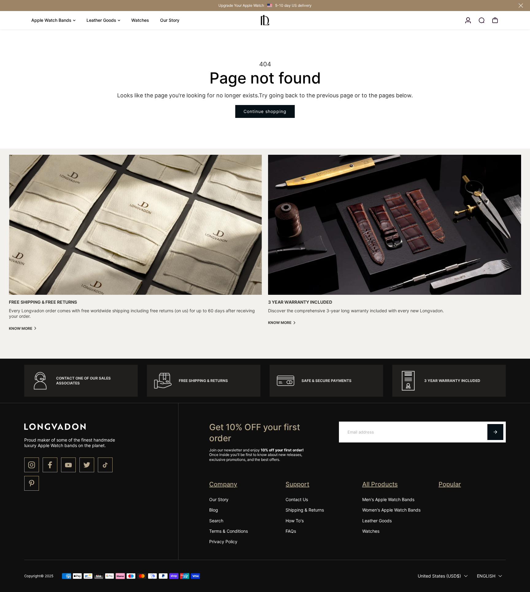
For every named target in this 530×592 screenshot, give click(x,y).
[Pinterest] (31, 483)
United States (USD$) (439, 575)
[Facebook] (50, 465)
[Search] (481, 20)
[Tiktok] (105, 465)
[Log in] (468, 20)
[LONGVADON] (265, 20)
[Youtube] (68, 465)
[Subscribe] (495, 432)
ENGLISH (486, 575)
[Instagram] (31, 465)
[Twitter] (86, 465)
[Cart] (495, 20)
